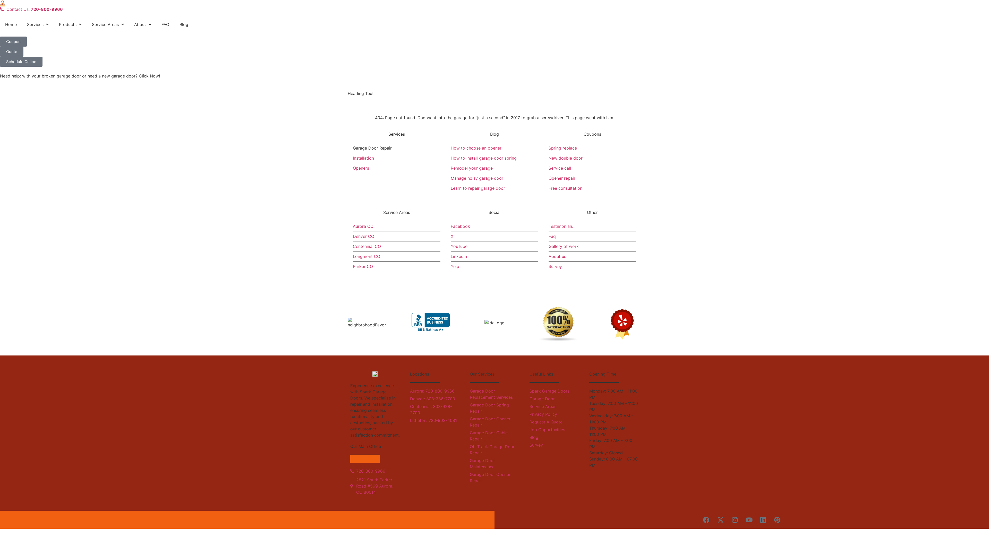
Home (11, 24)
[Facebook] (706, 519)
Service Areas (105, 24)
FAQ (165, 24)
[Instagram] (734, 519)
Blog (184, 24)
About (140, 24)
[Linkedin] (763, 519)
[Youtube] (749, 519)
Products (67, 24)
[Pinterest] (777, 519)
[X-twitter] (720, 519)
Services (35, 24)
